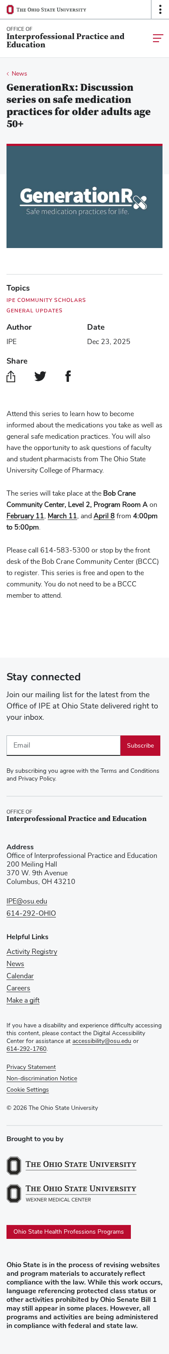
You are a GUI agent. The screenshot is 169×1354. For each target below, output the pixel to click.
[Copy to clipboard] (10, 376)
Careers (18, 988)
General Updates (34, 311)
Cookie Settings (27, 1090)
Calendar (20, 976)
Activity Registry (31, 951)
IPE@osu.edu (26, 901)
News (19, 74)
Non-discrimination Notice (41, 1079)
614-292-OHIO (31, 913)
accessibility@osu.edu (101, 1041)
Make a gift (22, 1000)
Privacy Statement (31, 1067)
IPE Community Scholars (46, 300)
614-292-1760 (26, 1049)
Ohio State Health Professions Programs (68, 1232)
